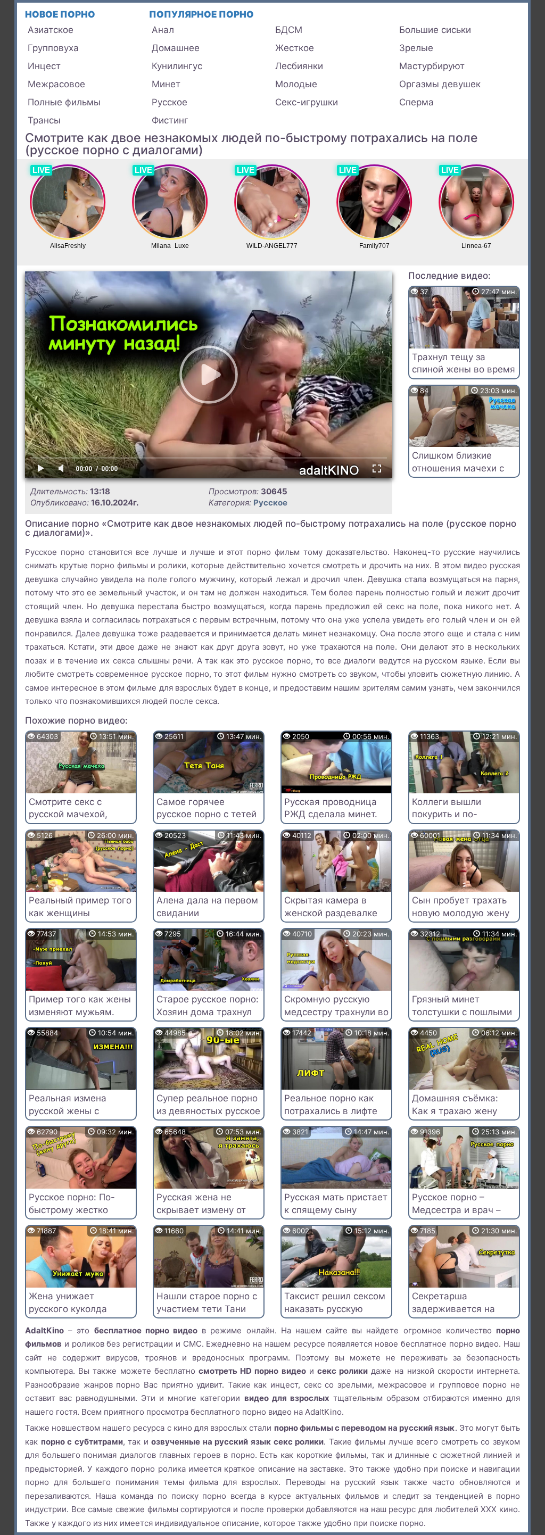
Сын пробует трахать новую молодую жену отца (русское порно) (460, 913)
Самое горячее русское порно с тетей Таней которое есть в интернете (206, 820)
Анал (163, 29)
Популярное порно (201, 14)
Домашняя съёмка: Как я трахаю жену (455, 1104)
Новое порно (60, 14)
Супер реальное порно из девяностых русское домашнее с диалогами (208, 1117)
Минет (166, 84)
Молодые (296, 84)
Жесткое (294, 48)
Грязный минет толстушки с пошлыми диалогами (462, 1012)
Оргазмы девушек (440, 84)
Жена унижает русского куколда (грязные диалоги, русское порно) (70, 1315)
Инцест (44, 66)
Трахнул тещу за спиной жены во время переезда (463, 370)
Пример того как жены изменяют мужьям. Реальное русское (80, 1012)
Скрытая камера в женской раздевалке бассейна (330, 913)
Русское (169, 102)
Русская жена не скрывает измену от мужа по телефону (201, 1210)
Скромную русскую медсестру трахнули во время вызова (336, 1012)
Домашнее (176, 48)
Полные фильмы (64, 102)
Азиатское (50, 29)
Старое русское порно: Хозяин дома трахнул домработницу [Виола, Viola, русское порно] (207, 1018)
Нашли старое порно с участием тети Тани (206, 1302)
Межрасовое (56, 84)
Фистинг (170, 120)
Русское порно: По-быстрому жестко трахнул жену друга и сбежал (77, 1216)
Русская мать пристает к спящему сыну (335, 1203)
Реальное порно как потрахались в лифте (330, 1104)
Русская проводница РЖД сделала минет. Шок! (330, 814)
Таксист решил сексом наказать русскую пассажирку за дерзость (334, 1315)
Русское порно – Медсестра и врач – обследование (456, 1210)
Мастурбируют (432, 66)
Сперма (416, 102)
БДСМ (288, 29)
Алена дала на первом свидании (207, 906)
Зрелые (416, 48)
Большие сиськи (435, 29)
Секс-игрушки (306, 102)
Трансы (44, 120)
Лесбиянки (299, 66)
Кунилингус (177, 66)
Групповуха (53, 48)
